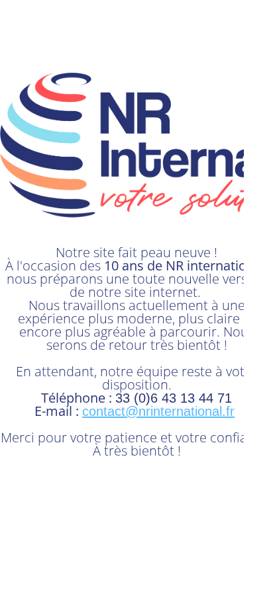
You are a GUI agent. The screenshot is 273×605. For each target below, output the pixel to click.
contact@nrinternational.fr (158, 411)
